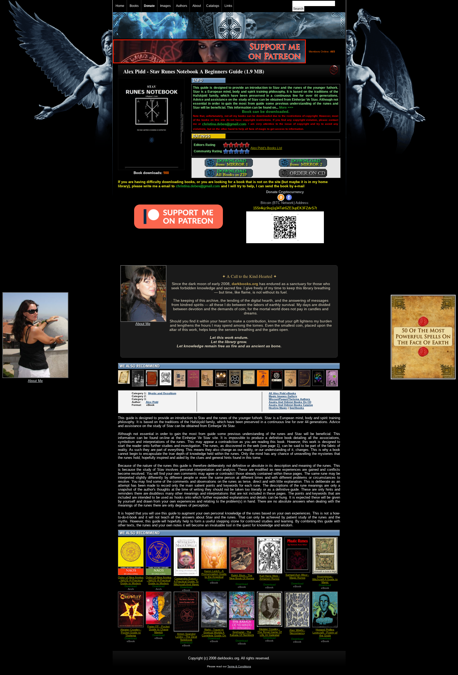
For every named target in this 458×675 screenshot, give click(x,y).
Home (120, 6)
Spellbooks (296, 407)
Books (134, 6)
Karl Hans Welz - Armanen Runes (269, 577)
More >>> (286, 107)
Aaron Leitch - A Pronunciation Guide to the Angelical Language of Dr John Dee (214, 577)
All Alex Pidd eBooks (282, 393)
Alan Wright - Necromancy (297, 631)
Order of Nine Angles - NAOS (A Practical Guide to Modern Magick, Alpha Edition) (158, 583)
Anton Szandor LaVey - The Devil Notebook (186, 636)
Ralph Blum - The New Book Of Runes (241, 577)
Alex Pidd (152, 402)
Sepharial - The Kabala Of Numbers (242, 633)
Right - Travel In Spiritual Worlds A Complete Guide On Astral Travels (214, 634)
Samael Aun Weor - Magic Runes (297, 576)
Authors (181, 6)
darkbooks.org (245, 284)
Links (228, 6)
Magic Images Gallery (283, 396)
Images (165, 6)
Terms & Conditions (239, 666)
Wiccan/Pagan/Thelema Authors (289, 399)
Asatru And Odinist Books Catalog (291, 404)
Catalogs (212, 6)
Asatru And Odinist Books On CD (290, 402)
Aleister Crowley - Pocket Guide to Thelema (130, 632)
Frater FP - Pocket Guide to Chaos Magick (158, 629)
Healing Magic (278, 407)
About (196, 6)
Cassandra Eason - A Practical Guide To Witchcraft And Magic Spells (186, 583)
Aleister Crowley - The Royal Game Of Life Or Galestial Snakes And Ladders (269, 635)
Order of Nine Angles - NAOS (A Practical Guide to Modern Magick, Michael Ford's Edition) (130, 583)
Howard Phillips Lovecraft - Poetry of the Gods (324, 632)
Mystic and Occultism (162, 393)
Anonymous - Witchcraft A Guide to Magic (325, 579)
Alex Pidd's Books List (266, 148)
